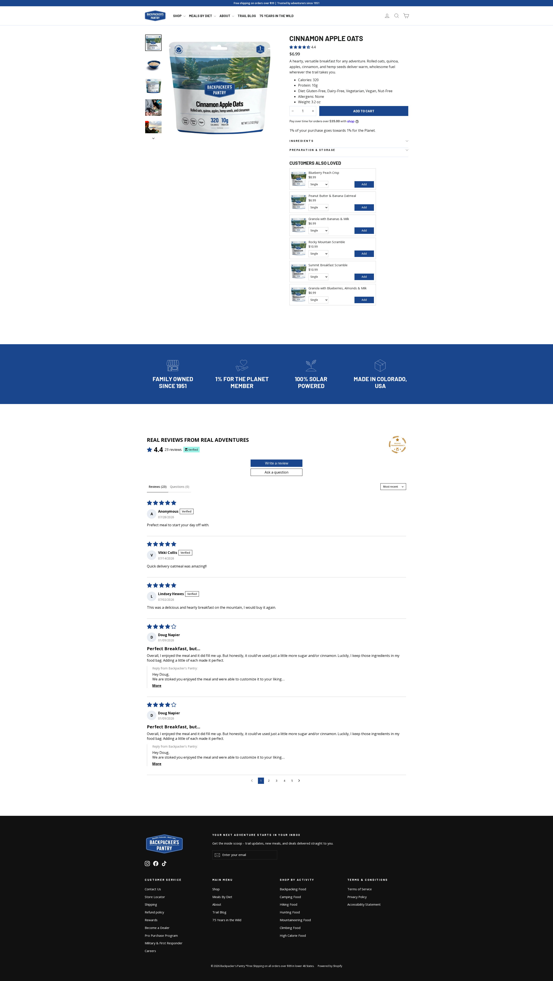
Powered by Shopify (330, 966)
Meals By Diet (201, 16)
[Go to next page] (300, 781)
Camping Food (290, 897)
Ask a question (276, 472)
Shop (177, 16)
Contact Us (153, 889)
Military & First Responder (164, 943)
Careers (150, 951)
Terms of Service (359, 889)
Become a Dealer (157, 928)
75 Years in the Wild (276, 16)
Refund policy (154, 912)
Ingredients (301, 141)
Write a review (276, 463)
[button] (300, 47)
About (225, 16)
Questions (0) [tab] (179, 487)
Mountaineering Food (295, 920)
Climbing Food (290, 928)
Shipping (151, 904)
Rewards (151, 920)
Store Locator (155, 897)
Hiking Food (288, 904)
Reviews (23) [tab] (158, 487)
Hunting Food (290, 912)
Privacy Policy (357, 897)
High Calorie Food (293, 935)
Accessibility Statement (364, 904)
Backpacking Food (293, 889)
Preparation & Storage (312, 150)
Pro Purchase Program (161, 935)
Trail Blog (247, 16)
